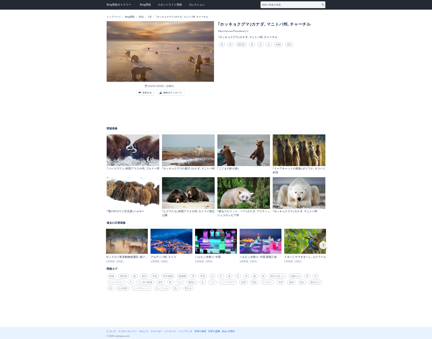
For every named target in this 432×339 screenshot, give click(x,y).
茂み (302, 282)
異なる (188, 288)
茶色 (155, 276)
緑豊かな (295, 276)
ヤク (180, 282)
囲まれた (315, 282)
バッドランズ (185, 331)
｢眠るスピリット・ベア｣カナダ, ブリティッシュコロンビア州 (243, 213)
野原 (202, 276)
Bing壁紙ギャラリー (119, 4)
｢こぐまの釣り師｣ (228, 168)
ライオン (267, 282)
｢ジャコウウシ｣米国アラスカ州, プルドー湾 (133, 168)
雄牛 (160, 282)
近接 (243, 282)
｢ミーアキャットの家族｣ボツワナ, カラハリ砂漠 (299, 170)
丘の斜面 (122, 288)
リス (212, 282)
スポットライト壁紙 (170, 4)
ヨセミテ (143, 331)
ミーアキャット (141, 288)
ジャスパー (170, 331)
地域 (291, 282)
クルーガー (156, 331)
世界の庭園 (214, 331)
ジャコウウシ (116, 282)
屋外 (289, 44)
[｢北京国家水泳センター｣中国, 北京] (110, 51)
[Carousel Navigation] (216, 247)
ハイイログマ (228, 282)
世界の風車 (200, 331)
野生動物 (168, 276)
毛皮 (254, 282)
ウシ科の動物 (145, 282)
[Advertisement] (216, 113)
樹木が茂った (277, 276)
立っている (162, 288)
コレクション (197, 4)
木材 (280, 282)
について (111, 331)
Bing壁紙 (145, 4)
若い (176, 288)
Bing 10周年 (228, 331)
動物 (278, 44)
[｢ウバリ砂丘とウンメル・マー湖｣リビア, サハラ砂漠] (211, 51)
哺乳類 (241, 44)
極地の (191, 282)
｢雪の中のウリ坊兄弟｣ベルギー (125, 211)
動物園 (182, 276)
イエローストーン (127, 331)
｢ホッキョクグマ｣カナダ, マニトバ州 (295, 211)
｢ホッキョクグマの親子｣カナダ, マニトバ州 (188, 168)
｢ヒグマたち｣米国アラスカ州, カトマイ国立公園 (188, 213)
